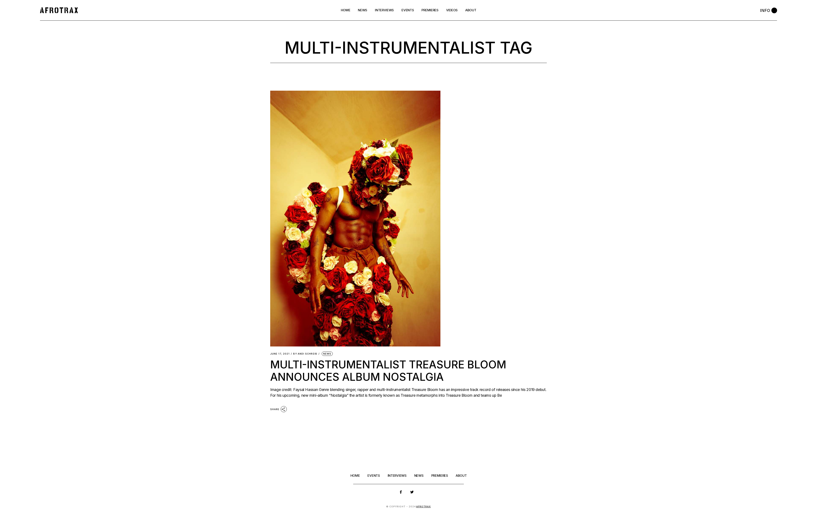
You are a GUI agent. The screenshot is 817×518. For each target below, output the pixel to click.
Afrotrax (423, 506)
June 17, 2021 (280, 354)
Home (355, 476)
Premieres (439, 476)
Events (373, 476)
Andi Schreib (305, 354)
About (461, 476)
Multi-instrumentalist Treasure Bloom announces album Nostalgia (388, 370)
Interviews (397, 476)
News (327, 353)
